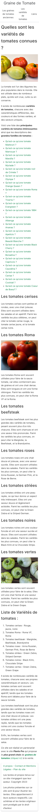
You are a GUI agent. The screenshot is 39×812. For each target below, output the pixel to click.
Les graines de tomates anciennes (8, 14)
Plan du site (19, 769)
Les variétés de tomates (23, 14)
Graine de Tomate (19, 3)
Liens (34, 14)
